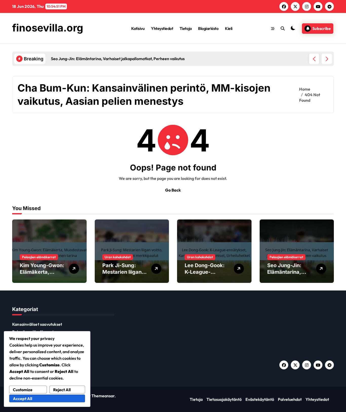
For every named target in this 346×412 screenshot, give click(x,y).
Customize (22, 389)
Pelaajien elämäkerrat (39, 257)
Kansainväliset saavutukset (37, 324)
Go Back (173, 190)
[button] (327, 59)
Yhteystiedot (162, 28)
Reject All (62, 389)
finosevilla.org (47, 28)
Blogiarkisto (208, 28)
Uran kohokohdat (118, 257)
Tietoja (186, 28)
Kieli (229, 28)
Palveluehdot (290, 399)
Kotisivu (137, 28)
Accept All (22, 398)
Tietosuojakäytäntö (224, 399)
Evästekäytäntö (259, 399)
